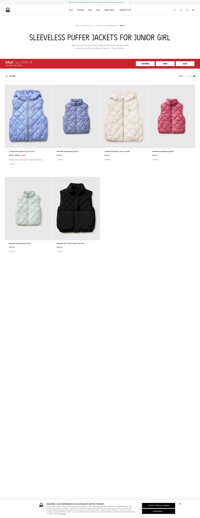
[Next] (130, 2)
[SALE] (100, 64)
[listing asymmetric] (186, 76)
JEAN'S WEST (109, 10)
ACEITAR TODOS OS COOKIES (158, 505)
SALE (71, 10)
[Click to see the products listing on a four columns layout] (190, 76)
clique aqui (63, 513)
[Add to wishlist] (8, 87)
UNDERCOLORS (125, 10)
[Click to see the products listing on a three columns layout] (194, 76)
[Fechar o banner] (180, 504)
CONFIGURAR (157, 511)
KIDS (98, 10)
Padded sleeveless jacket (68, 151)
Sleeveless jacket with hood (22, 151)
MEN (90, 10)
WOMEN (80, 10)
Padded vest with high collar (70, 243)
